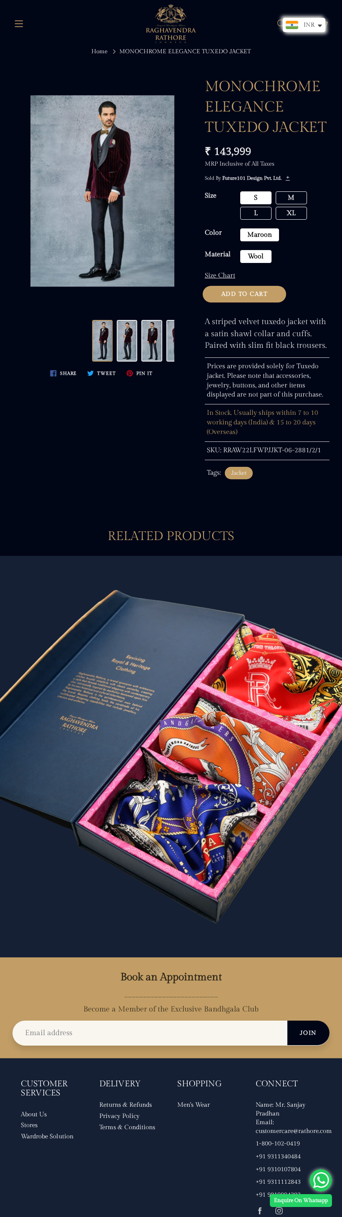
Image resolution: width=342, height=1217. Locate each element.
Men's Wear (193, 1104)
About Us (34, 1114)
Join (308, 1033)
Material (218, 254)
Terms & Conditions (127, 1127)
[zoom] (102, 191)
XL (291, 213)
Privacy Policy (119, 1116)
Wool (256, 256)
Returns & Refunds (125, 1104)
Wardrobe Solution (47, 1136)
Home (99, 51)
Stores (29, 1125)
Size (210, 196)
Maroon (259, 235)
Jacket (238, 473)
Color (213, 233)
